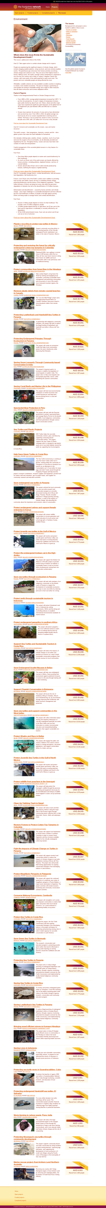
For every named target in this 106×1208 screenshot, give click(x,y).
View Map (68, 72)
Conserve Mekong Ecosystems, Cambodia (33, 895)
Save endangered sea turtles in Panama (31, 483)
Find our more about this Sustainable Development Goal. (31, 123)
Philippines (17, 388)
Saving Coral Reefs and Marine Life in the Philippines (37, 386)
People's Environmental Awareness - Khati (36, 1028)
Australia (17, 1166)
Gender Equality (71, 41)
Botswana (17, 691)
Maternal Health (71, 42)
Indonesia (17, 602)
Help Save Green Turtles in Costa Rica (31, 454)
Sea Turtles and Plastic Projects (28, 429)
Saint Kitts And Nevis (20, 715)
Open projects (19, 13)
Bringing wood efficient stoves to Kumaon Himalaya (37, 1026)
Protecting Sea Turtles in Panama (28, 960)
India (15, 366)
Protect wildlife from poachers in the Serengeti (34, 781)
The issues (62, 13)
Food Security (70, 39)
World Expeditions (32, 1166)
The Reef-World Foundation (35, 388)
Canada (16, 295)
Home (16, 1191)
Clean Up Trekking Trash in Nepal (28, 803)
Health (68, 33)
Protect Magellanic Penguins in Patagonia (32, 874)
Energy (68, 37)
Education (69, 35)
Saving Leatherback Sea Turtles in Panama (33, 1005)
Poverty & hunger (71, 29)
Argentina (17, 876)
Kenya (16, 512)
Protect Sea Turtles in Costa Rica (28, 917)
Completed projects (48, 13)
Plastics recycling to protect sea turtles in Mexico (35, 224)
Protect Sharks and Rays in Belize (29, 736)
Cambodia (17, 897)
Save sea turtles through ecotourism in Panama (35, 577)
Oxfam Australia (30, 897)
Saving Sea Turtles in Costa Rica (28, 983)
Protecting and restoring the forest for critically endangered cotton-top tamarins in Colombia (34, 246)
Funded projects (33, 13)
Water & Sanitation (71, 31)
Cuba (15, 1071)
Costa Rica (17, 431)
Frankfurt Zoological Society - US (36, 783)
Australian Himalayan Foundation (34, 271)
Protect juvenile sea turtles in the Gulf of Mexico (35, 531)
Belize (16, 669)
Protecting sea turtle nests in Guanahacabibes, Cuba (37, 1069)
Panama (16, 319)
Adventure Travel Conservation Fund (36, 295)
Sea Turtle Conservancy (32, 319)
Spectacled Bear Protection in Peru (29, 408)
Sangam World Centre (29, 1117)
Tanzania (16, 783)
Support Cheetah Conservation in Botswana (33, 689)
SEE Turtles (28, 226)
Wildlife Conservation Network (35, 249)
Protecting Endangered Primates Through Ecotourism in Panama (32, 339)
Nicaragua (17, 1141)
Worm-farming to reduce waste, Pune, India (33, 1115)
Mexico (16, 226)
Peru (15, 410)
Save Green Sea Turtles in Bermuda (30, 938)
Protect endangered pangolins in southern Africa (35, 622)
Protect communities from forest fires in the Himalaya (37, 269)
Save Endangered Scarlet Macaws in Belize (33, 668)
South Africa (18, 624)
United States (18, 533)
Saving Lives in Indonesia (25, 1048)
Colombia (17, 249)
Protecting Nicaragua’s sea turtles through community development (32, 1138)
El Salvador (18, 1095)
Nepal (16, 271)
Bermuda (17, 940)
